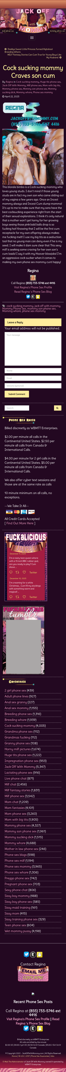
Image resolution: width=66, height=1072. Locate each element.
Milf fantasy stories (17, 790)
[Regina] (33, 277)
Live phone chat (16, 778)
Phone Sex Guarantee (40, 1056)
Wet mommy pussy (18, 931)
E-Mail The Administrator (13, 1061)
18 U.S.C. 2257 (24, 1056)
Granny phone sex (17, 743)
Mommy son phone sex (35, 88)
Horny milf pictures (18, 749)
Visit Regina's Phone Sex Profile (33, 287)
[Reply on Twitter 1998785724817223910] (11, 597)
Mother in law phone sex (21, 849)
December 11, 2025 (18, 554)
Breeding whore (16, 720)
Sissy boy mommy (17, 896)
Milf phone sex (34, 85)
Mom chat (11, 802)
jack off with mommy (47, 306)
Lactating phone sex (18, 772)
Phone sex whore (16, 872)
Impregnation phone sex (22, 761)
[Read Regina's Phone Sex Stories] (33, 993)
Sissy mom (12, 913)
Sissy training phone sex (21, 919)
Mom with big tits (51, 85)
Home (14, 1056)
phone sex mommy (34, 311)
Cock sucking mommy (27, 81)
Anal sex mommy (17, 708)
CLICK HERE (33, 977)
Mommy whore (24, 92)
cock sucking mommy (20, 306)
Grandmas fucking (17, 737)
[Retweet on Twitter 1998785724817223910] (18, 597)
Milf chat (10, 784)
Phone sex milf (15, 860)
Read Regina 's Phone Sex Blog (33, 291)
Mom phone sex (15, 814)
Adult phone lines (16, 696)
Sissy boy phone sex (18, 902)
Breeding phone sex (18, 714)
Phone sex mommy (43, 92)
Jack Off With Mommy (14, 85)
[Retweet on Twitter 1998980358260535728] (18, 572)
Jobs (52, 1056)
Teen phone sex (15, 925)
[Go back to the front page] (33, 21)
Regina (9, 81)
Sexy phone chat (16, 890)
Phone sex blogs (16, 855)
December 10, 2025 (18, 578)
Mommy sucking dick (19, 837)
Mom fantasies (15, 808)
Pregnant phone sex (18, 884)
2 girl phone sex (15, 690)
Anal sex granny (16, 702)
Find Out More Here (19, 523)
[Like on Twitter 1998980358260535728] (25, 572)
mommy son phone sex (41, 308)
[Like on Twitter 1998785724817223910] (25, 597)
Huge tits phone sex (50, 81)
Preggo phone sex (17, 878)
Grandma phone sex (19, 731)
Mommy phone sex (12, 88)
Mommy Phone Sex (14, 308)
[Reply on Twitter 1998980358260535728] (11, 572)
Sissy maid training (17, 907)
